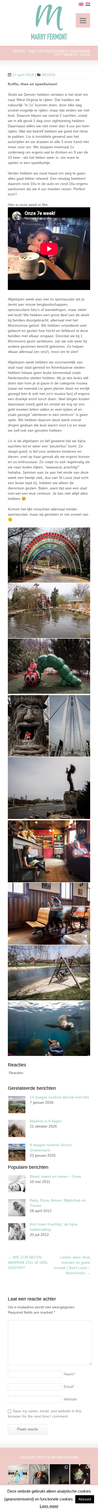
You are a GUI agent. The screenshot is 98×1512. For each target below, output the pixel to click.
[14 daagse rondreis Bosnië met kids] (17, 1105)
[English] (81, 4)
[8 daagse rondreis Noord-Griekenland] (17, 1152)
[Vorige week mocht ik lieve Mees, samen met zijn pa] (80, 1474)
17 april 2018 (23, 75)
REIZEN (48, 75)
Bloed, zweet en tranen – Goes (55, 1176)
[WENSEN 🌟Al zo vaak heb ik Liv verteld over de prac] (60, 1474)
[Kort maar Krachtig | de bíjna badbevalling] (17, 1232)
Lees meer (49, 1506)
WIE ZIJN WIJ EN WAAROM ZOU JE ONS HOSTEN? (27, 1262)
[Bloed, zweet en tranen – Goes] (17, 1184)
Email (69, 1386)
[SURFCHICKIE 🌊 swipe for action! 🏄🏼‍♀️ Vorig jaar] (18, 1474)
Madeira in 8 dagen (46, 1121)
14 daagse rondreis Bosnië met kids (59, 1097)
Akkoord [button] (84, 1499)
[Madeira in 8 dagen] (17, 1128)
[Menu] (83, 20)
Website (70, 1399)
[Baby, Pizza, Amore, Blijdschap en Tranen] (17, 1208)
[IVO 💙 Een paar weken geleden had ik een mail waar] (39, 1474)
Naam (69, 1374)
